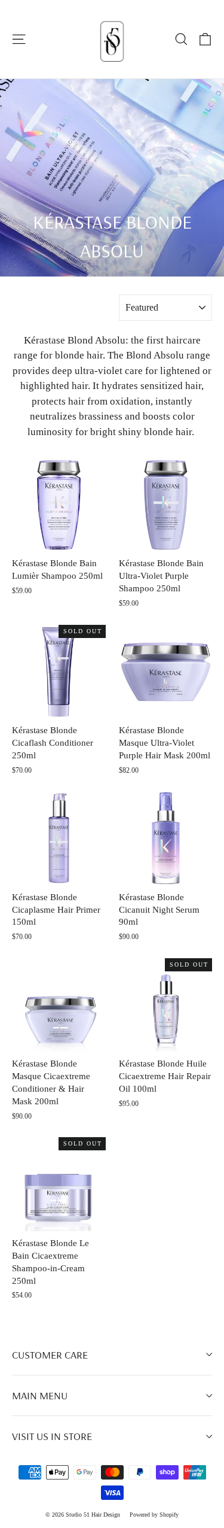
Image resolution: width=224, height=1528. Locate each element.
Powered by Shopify (154, 1514)
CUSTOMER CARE (50, 1355)
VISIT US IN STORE (52, 1436)
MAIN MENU (39, 1395)
